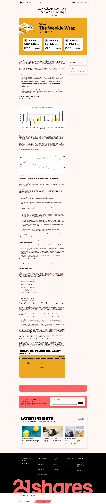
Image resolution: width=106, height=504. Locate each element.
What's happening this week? (76, 62)
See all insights (81, 418)
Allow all (43, 501)
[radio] (54, 399)
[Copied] (77, 71)
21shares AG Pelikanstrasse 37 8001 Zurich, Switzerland (80, 466)
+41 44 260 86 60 (80, 470)
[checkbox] (67, 399)
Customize (27, 501)
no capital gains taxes (31, 238)
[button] (29, 2)
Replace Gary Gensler (25, 248)
